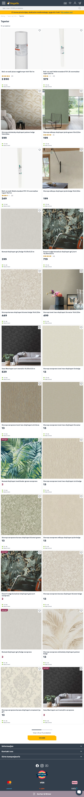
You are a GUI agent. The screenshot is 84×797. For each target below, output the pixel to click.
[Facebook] (37, 765)
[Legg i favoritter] (39, 30)
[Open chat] (79, 792)
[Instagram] (42, 765)
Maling (3, 16)
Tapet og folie (12, 16)
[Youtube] (46, 765)
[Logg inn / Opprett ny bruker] (75, 3)
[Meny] (4, 3)
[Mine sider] (70, 3)
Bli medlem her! (67, 12)
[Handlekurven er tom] (79, 3)
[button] (80, 8)
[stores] (65, 3)
